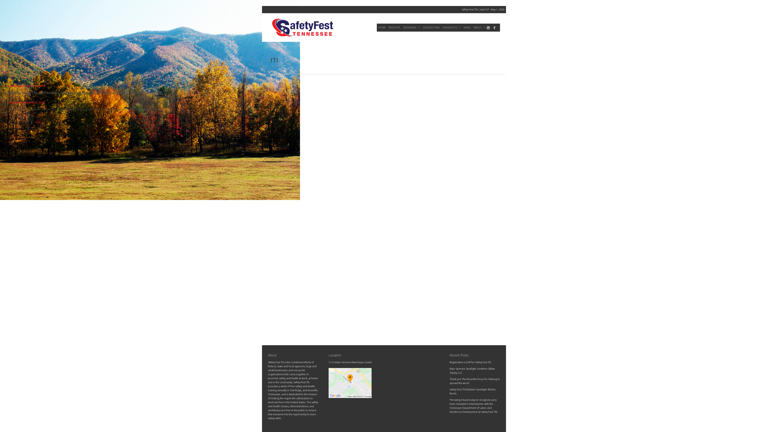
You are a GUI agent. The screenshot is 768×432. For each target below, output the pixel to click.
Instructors (431, 27)
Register (394, 27)
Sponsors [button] (409, 27)
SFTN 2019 (38, 86)
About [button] (478, 27)
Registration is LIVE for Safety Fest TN (470, 362)
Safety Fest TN (18, 86)
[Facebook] (494, 27)
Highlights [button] (450, 27)
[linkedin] (488, 27)
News (467, 27)
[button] (418, 28)
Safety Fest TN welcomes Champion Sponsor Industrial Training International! (84, 92)
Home (382, 27)
